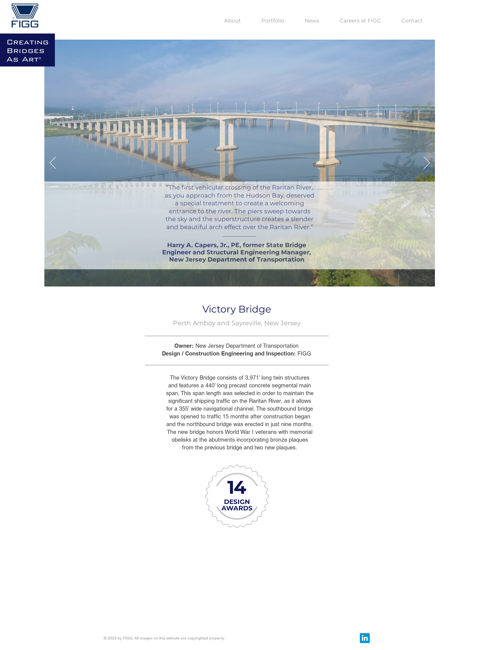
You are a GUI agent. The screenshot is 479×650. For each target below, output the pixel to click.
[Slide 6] (252, 278)
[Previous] (53, 163)
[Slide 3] (228, 278)
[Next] (427, 163)
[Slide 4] (240, 278)
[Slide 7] (257, 278)
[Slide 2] (222, 278)
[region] (236, 526)
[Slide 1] (234, 278)
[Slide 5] (246, 278)
